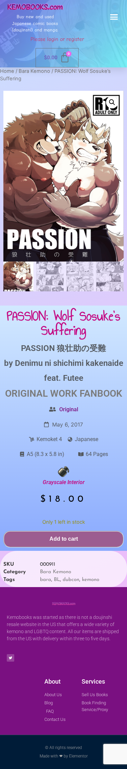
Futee (73, 378)
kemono (90, 579)
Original (68, 409)
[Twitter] (10, 658)
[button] (114, 17)
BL (57, 579)
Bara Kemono (34, 71)
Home (7, 71)
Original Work (41, 393)
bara (45, 579)
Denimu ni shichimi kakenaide (69, 363)
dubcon (71, 579)
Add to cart (63, 539)
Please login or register (57, 39)
